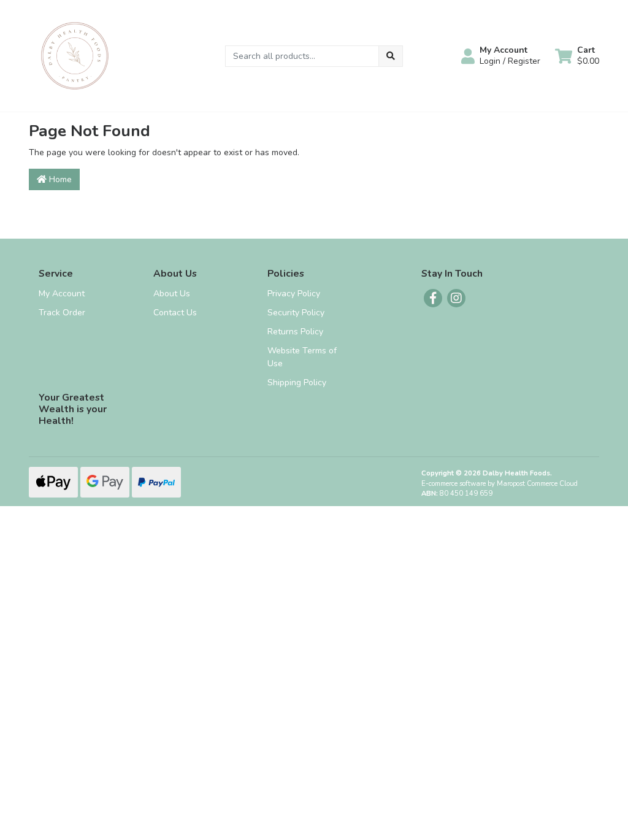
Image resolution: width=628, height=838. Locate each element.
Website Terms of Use (302, 357)
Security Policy (295, 312)
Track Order (62, 312)
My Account (62, 293)
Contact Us (175, 312)
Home (59, 179)
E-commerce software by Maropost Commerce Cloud (499, 483)
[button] (500, 56)
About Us (171, 293)
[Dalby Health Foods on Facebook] (433, 298)
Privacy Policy (293, 293)
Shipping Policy (296, 382)
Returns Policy (295, 331)
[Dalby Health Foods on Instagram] (456, 298)
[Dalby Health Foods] (75, 55)
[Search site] (390, 56)
